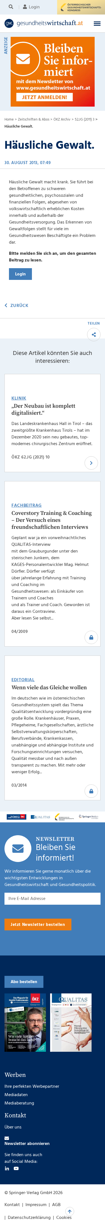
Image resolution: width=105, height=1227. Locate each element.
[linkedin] (7, 1168)
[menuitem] (12, 7)
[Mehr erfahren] (16, 816)
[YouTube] (16, 1168)
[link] (43, 23)
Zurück (19, 305)
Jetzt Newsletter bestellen (38, 924)
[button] (97, 23)
